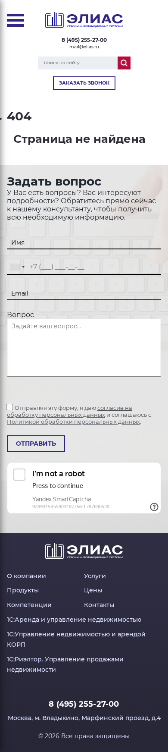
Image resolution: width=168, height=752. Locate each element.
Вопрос (20, 315)
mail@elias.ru (84, 47)
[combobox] (17, 267)
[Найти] (124, 63)
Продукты (23, 590)
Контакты (99, 605)
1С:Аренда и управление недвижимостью (74, 619)
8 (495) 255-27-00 (84, 40)
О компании (26, 576)
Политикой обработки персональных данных (73, 421)
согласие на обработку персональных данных (69, 411)
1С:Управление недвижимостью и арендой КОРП (76, 639)
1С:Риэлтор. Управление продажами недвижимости (65, 664)
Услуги (95, 576)
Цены (93, 590)
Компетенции (29, 605)
